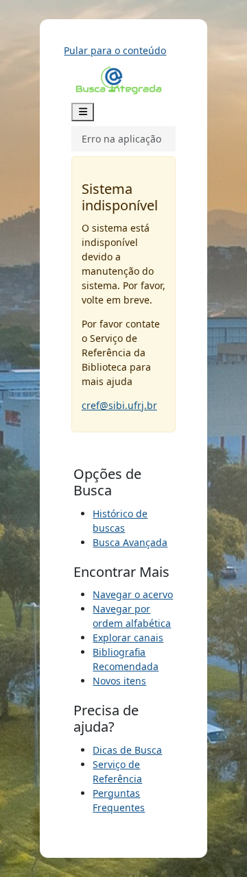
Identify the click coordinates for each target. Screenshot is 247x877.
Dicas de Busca (127, 749)
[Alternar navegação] (83, 112)
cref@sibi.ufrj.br (119, 405)
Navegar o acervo (133, 594)
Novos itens (119, 680)
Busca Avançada (130, 542)
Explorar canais (128, 637)
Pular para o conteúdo (115, 50)
